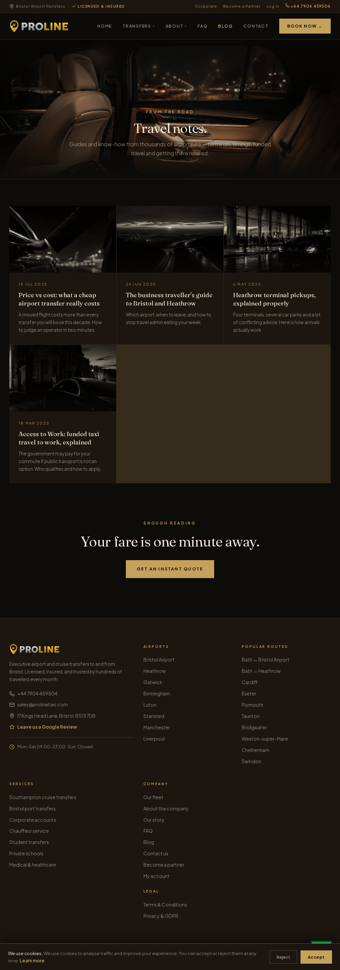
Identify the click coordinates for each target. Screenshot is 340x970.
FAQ (203, 26)
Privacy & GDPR (160, 916)
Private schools (26, 853)
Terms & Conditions (165, 905)
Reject (283, 957)
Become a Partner (242, 6)
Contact (255, 26)
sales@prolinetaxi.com (42, 704)
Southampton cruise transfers (42, 797)
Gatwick (152, 682)
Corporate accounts (32, 820)
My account (156, 876)
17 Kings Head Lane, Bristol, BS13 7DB (56, 716)
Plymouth (252, 705)
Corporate (206, 6)
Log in (273, 6)
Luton (149, 705)
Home (104, 26)
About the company (166, 808)
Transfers (139, 26)
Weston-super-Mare (265, 739)
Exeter (249, 693)
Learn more (32, 960)
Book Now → (305, 26)
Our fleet (153, 797)
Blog (225, 26)
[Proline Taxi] (39, 26)
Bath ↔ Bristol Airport (266, 660)
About (176, 26)
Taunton (251, 716)
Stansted (153, 716)
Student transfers (29, 842)
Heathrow (154, 671)
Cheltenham (255, 750)
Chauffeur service (29, 831)
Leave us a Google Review (47, 727)
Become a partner (163, 865)
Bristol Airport (159, 660)
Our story (153, 820)
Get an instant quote (170, 568)
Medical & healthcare (32, 865)
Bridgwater (254, 727)
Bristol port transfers (32, 808)
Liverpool (154, 739)
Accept (316, 957)
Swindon (251, 761)
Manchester (156, 727)
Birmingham (156, 693)
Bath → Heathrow (261, 671)
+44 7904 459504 (310, 6)
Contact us (155, 853)
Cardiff (250, 682)
